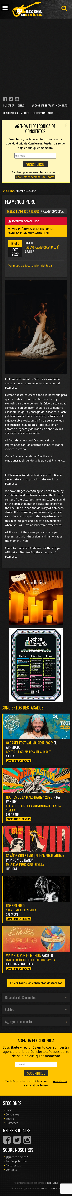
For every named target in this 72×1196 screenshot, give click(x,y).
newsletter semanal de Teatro (35, 177)
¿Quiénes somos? (17, 1157)
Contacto (11, 1170)
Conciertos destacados (23, 707)
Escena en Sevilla (27, 9)
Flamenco (12, 1123)
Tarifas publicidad (17, 1161)
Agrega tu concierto (18, 1021)
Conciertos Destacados (16, 113)
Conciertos (8, 190)
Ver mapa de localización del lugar (30, 265)
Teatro (10, 1119)
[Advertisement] (36, 56)
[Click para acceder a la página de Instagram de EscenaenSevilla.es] (17, 99)
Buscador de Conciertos (20, 997)
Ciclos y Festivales (43, 113)
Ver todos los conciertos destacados (37, 983)
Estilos (22, 105)
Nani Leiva (52, 1182)
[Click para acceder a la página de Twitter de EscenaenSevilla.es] (11, 99)
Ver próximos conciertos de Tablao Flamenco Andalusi (31, 231)
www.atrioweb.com (51, 1188)
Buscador (8, 105)
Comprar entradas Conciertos (51, 105)
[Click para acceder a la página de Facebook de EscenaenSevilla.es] (5, 99)
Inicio (9, 1110)
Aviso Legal (13, 1165)
